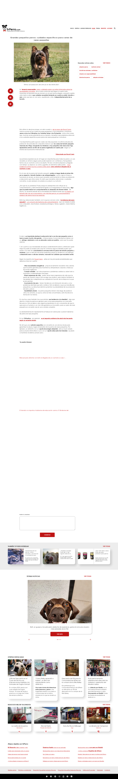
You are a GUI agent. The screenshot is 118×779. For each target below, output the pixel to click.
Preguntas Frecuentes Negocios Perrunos (69, 770)
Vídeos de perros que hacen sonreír (18, 754)
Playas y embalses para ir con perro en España (91, 761)
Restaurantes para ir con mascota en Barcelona (56, 751)
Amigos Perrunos (85, 28)
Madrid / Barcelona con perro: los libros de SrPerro (92, 754)
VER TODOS (106, 63)
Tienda (98, 28)
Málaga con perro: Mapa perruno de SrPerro (55, 761)
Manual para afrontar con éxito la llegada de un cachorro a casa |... (43, 358)
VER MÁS (60, 634)
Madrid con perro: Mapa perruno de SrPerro (90, 758)
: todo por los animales (54, 747)
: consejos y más (18, 747)
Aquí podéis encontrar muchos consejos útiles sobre (45, 166)
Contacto (107, 770)
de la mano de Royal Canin (62, 129)
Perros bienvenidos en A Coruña (17, 758)
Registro (103, 28)
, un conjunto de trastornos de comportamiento (47, 201)
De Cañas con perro (48, 754)
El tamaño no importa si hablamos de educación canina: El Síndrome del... (45, 410)
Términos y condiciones (24, 770)
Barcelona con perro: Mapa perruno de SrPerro (56, 758)
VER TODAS (106, 546)
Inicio (72, 28)
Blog (93, 28)
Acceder (109, 28)
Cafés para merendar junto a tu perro (18, 751)
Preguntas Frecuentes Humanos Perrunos (44, 770)
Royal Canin (38, 259)
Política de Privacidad (89, 770)
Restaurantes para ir (90, 747)
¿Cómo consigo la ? (90, 751)
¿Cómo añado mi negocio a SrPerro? (18, 761)
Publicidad (100, 770)
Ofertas (77, 28)
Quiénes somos (12, 770)
